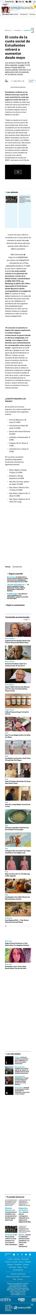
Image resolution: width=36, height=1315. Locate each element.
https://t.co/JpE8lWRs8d (18, 257)
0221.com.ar (8, 30)
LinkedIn (30, 1254)
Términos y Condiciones (18, 1274)
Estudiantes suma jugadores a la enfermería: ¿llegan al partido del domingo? (17, 596)
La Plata (10, 1259)
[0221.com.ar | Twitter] (23, 2)
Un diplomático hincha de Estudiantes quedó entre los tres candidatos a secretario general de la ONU (17, 579)
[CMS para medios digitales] (22, 1308)
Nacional (15, 1262)
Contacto (20, 1279)
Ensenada (28, 1262)
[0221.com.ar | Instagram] (17, 2)
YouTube (26, 1254)
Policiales (6, 14)
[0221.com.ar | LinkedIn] (30, 2)
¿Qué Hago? (12, 1267)
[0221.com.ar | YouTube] (27, 2)
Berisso (21, 1262)
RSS (14, 1279)
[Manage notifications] (32, 1304)
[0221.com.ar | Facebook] (20, 2)
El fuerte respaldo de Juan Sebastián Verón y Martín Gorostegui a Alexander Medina (18, 588)
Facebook (18, 1254)
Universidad (14, 14)
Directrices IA (26, 1276)
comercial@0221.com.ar (18, 1294)
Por (6, 81)
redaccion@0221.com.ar (17, 1293)
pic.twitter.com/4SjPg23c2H (18, 260)
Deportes (10, 1264)
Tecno (25, 1267)
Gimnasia (26, 1264)
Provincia (8, 1262)
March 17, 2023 (24, 266)
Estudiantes (24, 14)
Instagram (14, 1254)
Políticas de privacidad (13, 1276)
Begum (20, 1267)
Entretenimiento (18, 1270)
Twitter (22, 1254)
